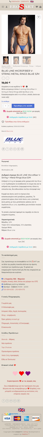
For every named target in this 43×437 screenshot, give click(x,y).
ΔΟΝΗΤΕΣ (8, 424)
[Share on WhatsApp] (3, 149)
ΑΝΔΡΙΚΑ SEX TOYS (16, 427)
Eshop (26, 432)
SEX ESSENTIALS (26, 428)
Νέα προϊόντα (7, 343)
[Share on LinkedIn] (22, 149)
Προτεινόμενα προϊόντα (10, 351)
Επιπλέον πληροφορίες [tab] (10, 165)
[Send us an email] (14, 401)
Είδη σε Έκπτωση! (8, 359)
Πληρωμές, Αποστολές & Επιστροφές (15, 323)
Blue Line (9, 131)
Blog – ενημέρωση (9, 315)
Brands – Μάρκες (8, 339)
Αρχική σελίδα (6, 66)
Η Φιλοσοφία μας (8, 307)
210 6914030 (8, 290)
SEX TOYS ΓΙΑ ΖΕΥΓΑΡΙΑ (29, 425)
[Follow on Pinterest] (18, 401)
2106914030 (15, 1)
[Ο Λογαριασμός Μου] (7, 6)
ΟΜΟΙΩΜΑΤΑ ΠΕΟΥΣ (19, 424)
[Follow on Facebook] (3, 401)
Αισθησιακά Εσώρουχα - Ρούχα (23, 66)
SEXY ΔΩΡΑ (37, 428)
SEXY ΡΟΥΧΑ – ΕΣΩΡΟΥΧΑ (11, 428)
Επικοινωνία (6, 327)
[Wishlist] (37, 6)
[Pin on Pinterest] (18, 149)
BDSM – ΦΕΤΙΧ (28, 427)
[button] (3, 6)
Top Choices (7, 347)
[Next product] (3, 78)
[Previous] (5, 34)
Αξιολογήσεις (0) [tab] (7, 170)
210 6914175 (20, 290)
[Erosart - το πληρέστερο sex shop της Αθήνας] (21, 7)
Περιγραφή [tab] (5, 161)
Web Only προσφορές (10, 355)
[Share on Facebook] (7, 149)
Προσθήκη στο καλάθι (23, 106)
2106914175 (25, 1)
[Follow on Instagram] (7, 401)
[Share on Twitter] (11, 149)
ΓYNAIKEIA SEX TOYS (13, 425)
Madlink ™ (26, 434)
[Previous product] (7, 78)
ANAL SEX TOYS (32, 424)
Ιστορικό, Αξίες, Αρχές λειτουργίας (14, 311)
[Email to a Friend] (14, 149)
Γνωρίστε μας (7, 303)
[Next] (38, 34)
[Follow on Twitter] (11, 401)
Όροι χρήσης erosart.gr (10, 319)
